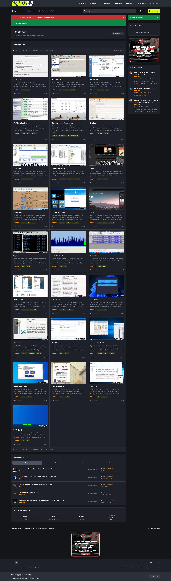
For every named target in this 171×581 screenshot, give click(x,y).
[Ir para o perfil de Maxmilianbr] (130, 72)
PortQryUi (17, 79)
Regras (37, 578)
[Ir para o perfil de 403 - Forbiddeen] (130, 88)
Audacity (93, 256)
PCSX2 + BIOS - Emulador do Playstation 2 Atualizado (37, 477)
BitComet (17, 169)
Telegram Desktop (58, 212)
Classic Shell (18, 299)
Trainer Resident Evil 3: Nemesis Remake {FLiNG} (36, 485)
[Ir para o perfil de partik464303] (130, 100)
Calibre (92, 169)
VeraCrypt (17, 343)
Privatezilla (56, 299)
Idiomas (15, 568)
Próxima (35, 50)
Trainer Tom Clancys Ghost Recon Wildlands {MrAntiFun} (39, 469)
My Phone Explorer (20, 123)
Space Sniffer (18, 212)
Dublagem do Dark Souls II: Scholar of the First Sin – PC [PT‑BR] (146, 101)
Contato (23, 568)
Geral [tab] (110, 463)
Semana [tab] (27, 463)
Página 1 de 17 (50, 50)
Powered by (150, 568)
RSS (37, 568)
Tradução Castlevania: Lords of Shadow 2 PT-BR (144, 73)
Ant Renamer (57, 79)
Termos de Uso (16, 578)
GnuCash (93, 123)
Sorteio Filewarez (21, 23)
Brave (92, 212)
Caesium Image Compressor (62, 123)
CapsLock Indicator (59, 386)
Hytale (110, 517)
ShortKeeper (56, 343)
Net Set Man (94, 79)
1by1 (15, 256)
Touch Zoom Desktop (21, 386)
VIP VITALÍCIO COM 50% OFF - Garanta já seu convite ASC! (34, 18)
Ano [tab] (83, 463)
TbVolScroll (17, 430)
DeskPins (93, 386)
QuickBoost (94, 299)
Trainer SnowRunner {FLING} (29, 493)
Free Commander (58, 169)
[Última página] (41, 51)
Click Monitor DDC (97, 343)
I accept (155, 576)
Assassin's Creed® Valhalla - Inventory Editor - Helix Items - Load (41, 501)
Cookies (30, 568)
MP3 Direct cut (57, 256)
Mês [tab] (56, 463)
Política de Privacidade (28, 578)
